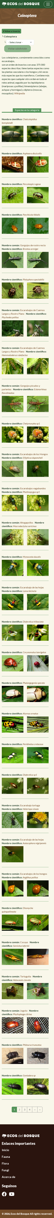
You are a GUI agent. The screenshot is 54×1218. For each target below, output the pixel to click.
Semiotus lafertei (21, 945)
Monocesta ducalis (32, 556)
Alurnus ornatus (30, 713)
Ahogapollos (26, 522)
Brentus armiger (30, 248)
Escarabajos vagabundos (33, 488)
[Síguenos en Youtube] (13, 1194)
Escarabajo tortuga (30, 805)
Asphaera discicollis (32, 153)
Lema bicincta (29, 591)
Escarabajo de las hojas (32, 587)
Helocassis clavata (22, 980)
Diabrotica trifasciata (33, 621)
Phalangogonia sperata (34, 682)
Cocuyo (24, 942)
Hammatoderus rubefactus (15, 355)
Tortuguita (25, 976)
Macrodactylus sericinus (24, 526)
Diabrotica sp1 (30, 774)
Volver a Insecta (12, 31)
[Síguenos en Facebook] (5, 1194)
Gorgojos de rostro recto (33, 245)
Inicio (5, 1150)
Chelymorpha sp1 (31, 423)
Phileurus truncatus (32, 1044)
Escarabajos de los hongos (33, 873)
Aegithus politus (30, 877)
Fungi (5, 1170)
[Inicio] (21, 4)
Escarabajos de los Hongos (34, 454)
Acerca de (8, 1177)
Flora (5, 1163)
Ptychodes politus (10, 317)
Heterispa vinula (31, 808)
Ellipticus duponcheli (33, 457)
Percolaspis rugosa (32, 184)
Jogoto (23, 1010)
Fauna (6, 1156)
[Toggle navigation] (48, 4)
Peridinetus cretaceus (33, 744)
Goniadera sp (29, 1075)
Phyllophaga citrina (22, 1014)
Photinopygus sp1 (31, 491)
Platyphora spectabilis (33, 279)
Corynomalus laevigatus (34, 652)
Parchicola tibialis (31, 214)
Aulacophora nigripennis (34, 843)
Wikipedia (19, 93)
